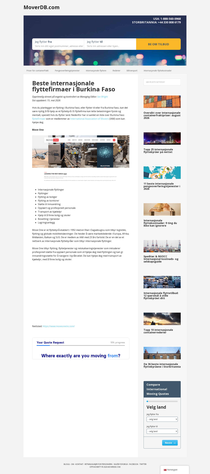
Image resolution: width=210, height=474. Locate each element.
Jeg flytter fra (153, 414)
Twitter (143, 464)
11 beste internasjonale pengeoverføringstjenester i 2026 (162, 186)
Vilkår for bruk (121, 464)
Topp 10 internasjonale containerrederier (158, 331)
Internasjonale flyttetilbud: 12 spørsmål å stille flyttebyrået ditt (161, 295)
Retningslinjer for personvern (98, 464)
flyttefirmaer (38, 118)
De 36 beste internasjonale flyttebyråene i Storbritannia (162, 365)
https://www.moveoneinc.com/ (59, 326)
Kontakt (79, 464)
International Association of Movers (89, 118)
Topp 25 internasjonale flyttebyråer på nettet (158, 151)
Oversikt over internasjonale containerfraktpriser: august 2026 (162, 115)
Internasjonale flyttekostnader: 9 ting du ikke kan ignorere (160, 223)
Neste (169, 442)
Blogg (67, 464)
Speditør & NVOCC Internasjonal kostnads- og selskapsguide (161, 259)
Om (72, 464)
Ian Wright (102, 96)
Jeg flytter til (152, 426)
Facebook (133, 464)
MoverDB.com (42, 7)
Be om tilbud (158, 44)
